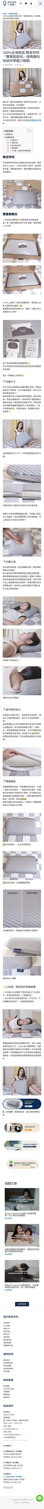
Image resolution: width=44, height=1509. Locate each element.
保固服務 (6, 1391)
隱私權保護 (7, 1340)
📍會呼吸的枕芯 (15, 145)
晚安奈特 (9, 134)
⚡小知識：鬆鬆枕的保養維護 (20, 150)
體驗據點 (6, 1394)
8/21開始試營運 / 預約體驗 (12, 1476)
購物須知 (6, 1360)
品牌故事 (6, 1323)
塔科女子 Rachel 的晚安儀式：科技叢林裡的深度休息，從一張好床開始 (22, 1286)
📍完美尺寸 (14, 140)
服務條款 (6, 1337)
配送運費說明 (8, 1363)
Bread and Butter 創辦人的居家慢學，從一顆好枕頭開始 (20, 1214)
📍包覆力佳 (14, 143)
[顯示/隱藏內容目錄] (28, 131)
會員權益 (6, 1386)
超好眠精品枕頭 (34, 120)
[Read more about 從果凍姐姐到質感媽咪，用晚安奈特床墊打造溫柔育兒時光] (22, 1235)
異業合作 (6, 1334)
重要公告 (6, 1328)
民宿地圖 (6, 1331)
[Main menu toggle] (40, 3)
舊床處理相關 (8, 1368)
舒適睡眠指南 (8, 1345)
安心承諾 (6, 1325)
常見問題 (6, 1371)
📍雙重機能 (14, 148)
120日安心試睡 (8, 1389)
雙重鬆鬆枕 (10, 137)
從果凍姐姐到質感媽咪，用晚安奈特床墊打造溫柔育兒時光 (22, 1250)
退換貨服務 (7, 1366)
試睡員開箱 (8, 1218)
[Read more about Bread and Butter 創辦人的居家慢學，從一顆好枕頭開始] (22, 1199)
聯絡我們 (6, 1397)
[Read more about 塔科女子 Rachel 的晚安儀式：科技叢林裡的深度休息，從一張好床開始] (22, 1271)
